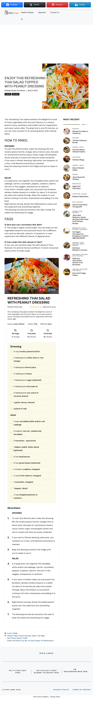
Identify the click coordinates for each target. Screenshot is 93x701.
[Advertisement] (46, 42)
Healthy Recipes (27, 12)
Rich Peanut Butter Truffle (17, 638)
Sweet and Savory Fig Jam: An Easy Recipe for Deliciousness (30, 641)
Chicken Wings (78, 160)
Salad (34, 636)
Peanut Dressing (24, 636)
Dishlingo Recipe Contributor (15, 91)
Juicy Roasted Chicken (78, 178)
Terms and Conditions (41, 697)
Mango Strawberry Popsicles (80, 132)
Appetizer (42, 12)
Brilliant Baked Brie (80, 197)
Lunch (8, 94)
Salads (15, 94)
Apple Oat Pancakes (76, 187)
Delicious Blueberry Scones (79, 249)
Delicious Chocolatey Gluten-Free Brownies (77, 261)
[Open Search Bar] (22, 19)
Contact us (54, 12)
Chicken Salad (12, 636)
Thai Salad (41, 636)
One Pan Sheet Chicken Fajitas (78, 151)
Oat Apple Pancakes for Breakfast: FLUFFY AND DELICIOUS (80, 235)
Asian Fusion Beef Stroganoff (79, 206)
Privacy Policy (55, 697)
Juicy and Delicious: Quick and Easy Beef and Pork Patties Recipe (80, 219)
